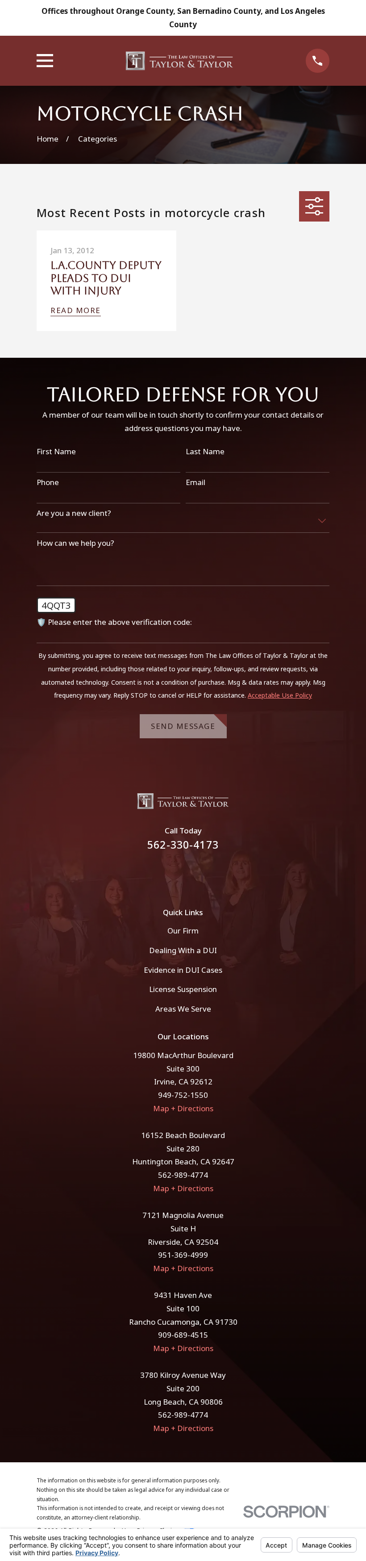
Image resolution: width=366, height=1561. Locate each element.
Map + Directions (183, 1108)
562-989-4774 (183, 1175)
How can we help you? (75, 543)
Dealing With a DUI (183, 950)
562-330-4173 (183, 845)
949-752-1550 (183, 1095)
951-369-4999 (183, 1255)
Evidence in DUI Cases (183, 970)
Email (195, 482)
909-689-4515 (183, 1335)
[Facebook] (171, 873)
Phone (48, 482)
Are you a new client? (74, 513)
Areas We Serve (183, 1009)
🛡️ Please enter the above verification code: (114, 622)
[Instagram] (195, 873)
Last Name (205, 451)
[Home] (179, 60)
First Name (56, 451)
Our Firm (183, 930)
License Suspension (183, 989)
